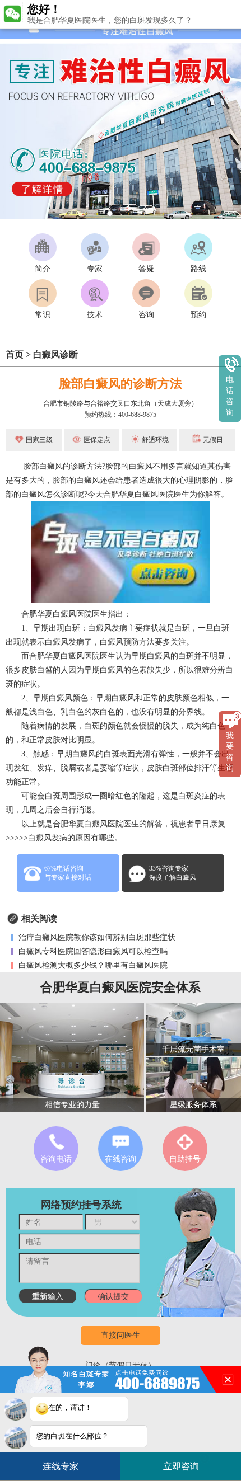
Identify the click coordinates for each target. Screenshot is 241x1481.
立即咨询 (185, 1462)
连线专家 (60, 1466)
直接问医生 (120, 1335)
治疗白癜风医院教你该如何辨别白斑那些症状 (95, 937)
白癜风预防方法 (127, 642)
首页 (15, 354)
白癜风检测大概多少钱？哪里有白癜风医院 (92, 965)
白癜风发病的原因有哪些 (71, 838)
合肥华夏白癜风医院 (138, 494)
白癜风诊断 (55, 354)
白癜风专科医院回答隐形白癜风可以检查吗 (92, 951)
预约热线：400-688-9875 (120, 415)
